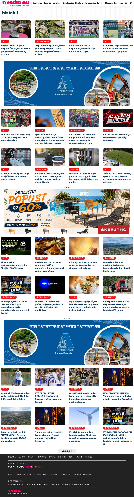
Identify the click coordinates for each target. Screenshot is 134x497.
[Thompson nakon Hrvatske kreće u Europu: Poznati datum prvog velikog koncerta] (50, 416)
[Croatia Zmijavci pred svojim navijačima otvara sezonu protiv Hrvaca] (16, 157)
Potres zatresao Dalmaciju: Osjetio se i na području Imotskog (117, 137)
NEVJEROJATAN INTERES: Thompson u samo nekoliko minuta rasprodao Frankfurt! (118, 396)
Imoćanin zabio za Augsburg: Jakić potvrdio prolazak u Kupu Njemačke (15, 137)
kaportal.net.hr (65, 484)
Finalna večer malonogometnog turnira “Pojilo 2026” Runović (14, 265)
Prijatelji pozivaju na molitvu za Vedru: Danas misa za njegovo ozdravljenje (83, 265)
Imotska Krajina (43, 41)
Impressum (11, 474)
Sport (5, 41)
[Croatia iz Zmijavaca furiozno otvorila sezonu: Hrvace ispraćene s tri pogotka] (118, 29)
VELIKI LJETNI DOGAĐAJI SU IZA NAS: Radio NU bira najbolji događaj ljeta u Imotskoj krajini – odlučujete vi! (117, 438)
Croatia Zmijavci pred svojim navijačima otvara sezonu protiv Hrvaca (15, 176)
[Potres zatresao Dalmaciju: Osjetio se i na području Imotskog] (118, 118)
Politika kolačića (42, 474)
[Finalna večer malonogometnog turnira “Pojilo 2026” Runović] (16, 246)
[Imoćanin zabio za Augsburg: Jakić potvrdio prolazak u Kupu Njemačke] (16, 118)
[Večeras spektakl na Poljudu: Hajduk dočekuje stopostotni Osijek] (84, 29)
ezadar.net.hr (55, 484)
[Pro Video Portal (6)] (67, 211)
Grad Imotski (109, 258)
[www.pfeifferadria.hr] (67, 84)
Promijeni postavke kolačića (82, 474)
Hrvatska (74, 169)
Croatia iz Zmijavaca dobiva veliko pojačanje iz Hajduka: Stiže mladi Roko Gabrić (15, 396)
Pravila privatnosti (66, 474)
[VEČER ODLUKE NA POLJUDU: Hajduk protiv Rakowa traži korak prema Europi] (50, 377)
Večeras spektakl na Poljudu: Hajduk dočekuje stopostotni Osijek (82, 48)
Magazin (108, 389)
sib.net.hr (88, 484)
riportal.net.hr (30, 484)
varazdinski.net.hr (77, 484)
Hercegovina (41, 169)
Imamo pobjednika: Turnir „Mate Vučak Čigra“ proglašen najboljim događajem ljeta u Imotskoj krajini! (15, 307)
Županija (40, 130)
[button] (126, 3)
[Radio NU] (15, 3)
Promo (73, 297)
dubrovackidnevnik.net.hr (16, 484)
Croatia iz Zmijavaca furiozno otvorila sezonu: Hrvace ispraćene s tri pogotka (118, 48)
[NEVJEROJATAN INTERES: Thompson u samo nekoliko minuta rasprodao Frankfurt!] (118, 377)
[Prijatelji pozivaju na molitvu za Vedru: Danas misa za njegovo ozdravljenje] (84, 246)
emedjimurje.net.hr (43, 484)
